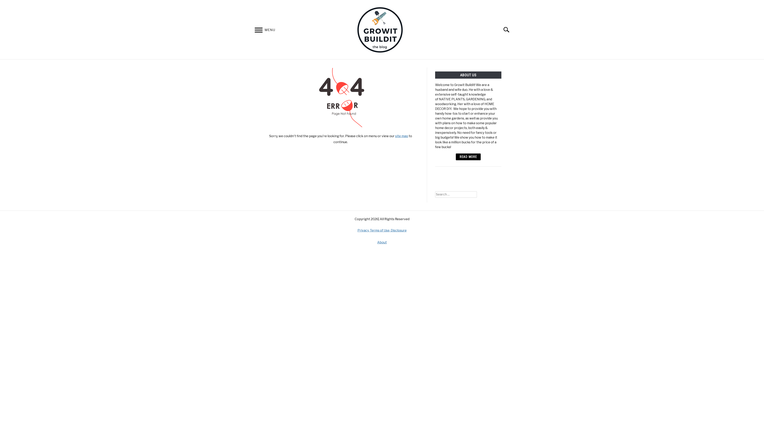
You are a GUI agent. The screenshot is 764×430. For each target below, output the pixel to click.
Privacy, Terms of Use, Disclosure (382, 230)
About (382, 242)
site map (401, 136)
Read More (468, 157)
